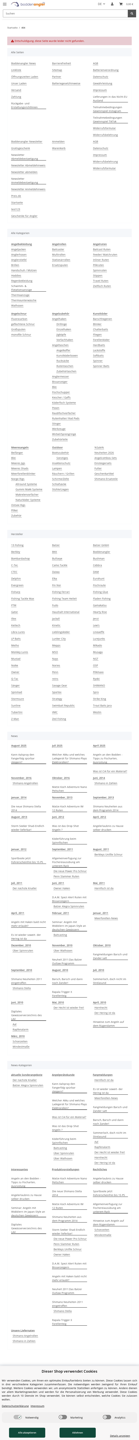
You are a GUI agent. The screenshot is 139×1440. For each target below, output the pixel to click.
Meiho (15, 645)
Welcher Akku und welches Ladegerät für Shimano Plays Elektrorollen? (69, 758)
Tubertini (16, 712)
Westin (97, 712)
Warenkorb (59, 148)
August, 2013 (19, 817)
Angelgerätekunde (63, 1074)
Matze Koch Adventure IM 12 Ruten (67, 808)
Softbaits (98, 355)
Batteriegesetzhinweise (66, 83)
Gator (14, 612)
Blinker (97, 324)
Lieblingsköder (61, 632)
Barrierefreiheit (61, 63)
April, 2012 (99, 817)
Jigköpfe (61, 334)
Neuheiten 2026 (104, 452)
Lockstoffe (99, 350)
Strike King (99, 698)
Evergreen (17, 585)
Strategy (57, 698)
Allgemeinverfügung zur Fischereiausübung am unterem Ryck (66, 862)
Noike (14, 665)
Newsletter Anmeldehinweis (28, 189)
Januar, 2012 (18, 849)
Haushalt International (65, 612)
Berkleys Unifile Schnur (108, 854)
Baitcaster (58, 249)
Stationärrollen (61, 259)
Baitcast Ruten (102, 249)
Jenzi (96, 618)
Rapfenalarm (20, 1029)
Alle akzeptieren (27, 1432)
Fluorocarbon (19, 319)
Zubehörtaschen (66, 371)
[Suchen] (132, 13)
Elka (54, 578)
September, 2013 (103, 797)
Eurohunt (98, 578)
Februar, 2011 (60, 913)
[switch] (18, 1417)
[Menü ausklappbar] (5, 3)
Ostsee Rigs (18, 505)
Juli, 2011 (16, 883)
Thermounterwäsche (23, 300)
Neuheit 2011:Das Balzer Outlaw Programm (67, 961)
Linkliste (16, 70)
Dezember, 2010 (21, 945)
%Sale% (99, 447)
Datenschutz (100, 76)
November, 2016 (21, 778)
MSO (55, 652)
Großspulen (18, 329)
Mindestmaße (21, 1046)
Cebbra (97, 565)
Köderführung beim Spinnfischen (64, 840)
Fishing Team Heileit (64, 598)
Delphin (16, 578)
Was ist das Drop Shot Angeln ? (65, 827)
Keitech (15, 625)
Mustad (15, 658)
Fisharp (15, 592)
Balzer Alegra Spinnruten (69, 906)
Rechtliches (100, 1169)
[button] (112, 4)
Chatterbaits (100, 329)
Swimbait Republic (63, 705)
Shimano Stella (22, 988)
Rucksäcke (62, 360)
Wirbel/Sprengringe (64, 434)
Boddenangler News (23, 63)
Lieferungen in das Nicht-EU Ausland (110, 98)
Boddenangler (101, 551)
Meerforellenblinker (23, 473)
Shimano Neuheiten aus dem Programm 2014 (107, 808)
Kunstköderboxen (67, 355)
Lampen (57, 468)
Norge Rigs (17, 479)
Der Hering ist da (104, 1013)
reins (55, 678)
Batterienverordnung (106, 70)
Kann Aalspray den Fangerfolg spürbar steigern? (23, 758)
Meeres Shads (19, 468)
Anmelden (58, 141)
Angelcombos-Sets (105, 458)
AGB (95, 63)
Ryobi (96, 678)
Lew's (96, 625)
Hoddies (16, 275)
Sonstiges (62, 458)
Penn (55, 672)
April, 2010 (99, 1002)
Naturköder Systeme (28, 499)
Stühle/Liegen (60, 489)
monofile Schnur (21, 334)
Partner (56, 76)
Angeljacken (18, 249)
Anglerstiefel (19, 259)
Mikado (97, 645)
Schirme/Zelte (60, 479)
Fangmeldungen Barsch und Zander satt (110, 956)
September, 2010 (21, 970)
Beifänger (17, 452)
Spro (96, 692)
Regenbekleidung (21, 280)
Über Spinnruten (23, 950)
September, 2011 (62, 849)
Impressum (100, 90)
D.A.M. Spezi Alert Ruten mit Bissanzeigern (69, 899)
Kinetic (56, 625)
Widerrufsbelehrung (105, 135)
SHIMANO (99, 685)
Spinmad (16, 692)
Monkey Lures (19, 652)
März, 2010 (18, 1036)
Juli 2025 (57, 745)
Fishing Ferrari (61, 592)
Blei (54, 387)
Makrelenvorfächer (27, 494)
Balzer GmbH (101, 545)
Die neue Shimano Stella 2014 (26, 808)
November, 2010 (62, 945)
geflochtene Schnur (23, 324)
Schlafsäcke (59, 484)
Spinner (98, 360)
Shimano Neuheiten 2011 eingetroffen (26, 981)
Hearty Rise (100, 612)
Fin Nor (56, 585)
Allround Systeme (26, 484)
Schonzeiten (20, 1041)
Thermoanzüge (20, 295)
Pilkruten (98, 265)
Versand (16, 90)
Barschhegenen (102, 319)
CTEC (14, 572)
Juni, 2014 (99, 778)
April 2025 (99, 745)
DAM (96, 572)
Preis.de (16, 196)
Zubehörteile (60, 439)
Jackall (56, 618)
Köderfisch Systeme (64, 402)
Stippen (97, 275)
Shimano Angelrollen (25, 783)
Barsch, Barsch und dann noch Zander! (67, 981)
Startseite (17, 202)
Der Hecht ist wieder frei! (69, 1007)
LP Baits (16, 638)
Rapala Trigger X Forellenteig (62, 993)
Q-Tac (14, 678)
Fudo (55, 605)
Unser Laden (19, 83)
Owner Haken (62, 888)
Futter (98, 468)
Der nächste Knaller (25, 888)
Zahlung (16, 96)
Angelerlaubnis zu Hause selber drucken (108, 827)
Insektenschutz (61, 463)
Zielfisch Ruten (102, 286)
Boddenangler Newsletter (26, 141)
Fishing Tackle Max (22, 598)
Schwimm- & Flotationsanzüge (21, 287)
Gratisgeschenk (20, 148)
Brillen (15, 265)
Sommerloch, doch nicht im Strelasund (109, 981)
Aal (14, 1024)
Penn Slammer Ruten (66, 876)
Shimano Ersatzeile (106, 479)
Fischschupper (61, 392)
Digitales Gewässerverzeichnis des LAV (26, 1015)
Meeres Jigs (18, 463)
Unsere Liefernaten (23, 1330)
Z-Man (15, 719)
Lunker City (59, 638)
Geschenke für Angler (24, 216)
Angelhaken (59, 319)
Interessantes (19, 1169)
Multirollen (59, 254)
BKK (54, 551)
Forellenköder (101, 339)
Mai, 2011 (99, 883)
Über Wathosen (63, 950)
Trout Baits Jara (102, 705)
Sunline (15, 705)
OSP (95, 665)
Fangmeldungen (103, 1074)
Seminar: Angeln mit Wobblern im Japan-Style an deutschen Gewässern (69, 925)
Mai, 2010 (58, 1002)
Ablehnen (77, 1432)
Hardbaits (99, 345)
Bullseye (57, 558)
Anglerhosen (19, 254)
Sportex (56, 692)
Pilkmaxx (98, 672)
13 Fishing (17, 545)
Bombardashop (20, 558)
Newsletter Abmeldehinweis (28, 165)
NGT (95, 658)
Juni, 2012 (58, 817)
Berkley (15, 551)
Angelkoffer (63, 350)
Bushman (99, 558)
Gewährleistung (102, 83)
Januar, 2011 (100, 913)
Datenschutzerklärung (15, 1406)
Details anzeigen (120, 1435)
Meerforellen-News (106, 918)
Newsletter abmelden (24, 172)
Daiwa (56, 572)
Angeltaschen (60, 345)
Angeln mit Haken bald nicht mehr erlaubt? (28, 923)
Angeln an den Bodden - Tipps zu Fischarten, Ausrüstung (108, 758)
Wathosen (17, 305)
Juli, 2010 (98, 970)
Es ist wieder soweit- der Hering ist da (26, 936)
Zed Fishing (59, 719)
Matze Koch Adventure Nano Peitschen (69, 788)
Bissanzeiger (60, 381)
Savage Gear (59, 685)
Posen (55, 408)
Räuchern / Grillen (63, 473)
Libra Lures (18, 632)
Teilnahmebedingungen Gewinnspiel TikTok (107, 119)
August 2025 (18, 745)
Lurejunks (99, 638)
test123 (15, 209)
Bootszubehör (60, 452)
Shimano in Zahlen (105, 783)
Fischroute (99, 585)
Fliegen (97, 334)
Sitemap (57, 70)
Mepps (56, 645)
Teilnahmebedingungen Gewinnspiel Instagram (107, 109)
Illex (13, 618)
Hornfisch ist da (103, 888)
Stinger (56, 423)
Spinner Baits (101, 366)
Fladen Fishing (102, 598)
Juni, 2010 (17, 1002)
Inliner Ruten (101, 259)
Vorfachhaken (64, 339)
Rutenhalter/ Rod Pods (65, 418)
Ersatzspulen (60, 265)
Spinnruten (100, 270)
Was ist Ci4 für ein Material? (110, 771)
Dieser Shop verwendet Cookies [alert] (69, 1371)
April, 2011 (17, 913)
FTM (13, 605)
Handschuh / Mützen (24, 270)
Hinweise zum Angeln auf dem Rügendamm (108, 1023)
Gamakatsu (100, 605)
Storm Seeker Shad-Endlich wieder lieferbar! (27, 827)
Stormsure (17, 698)
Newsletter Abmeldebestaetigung (24, 156)
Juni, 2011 (58, 883)
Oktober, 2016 (61, 778)
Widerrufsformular (104, 128)
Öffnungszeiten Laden (24, 76)
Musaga (98, 652)
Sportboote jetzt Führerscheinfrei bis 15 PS (27, 860)
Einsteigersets (102, 463)
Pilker (14, 510)
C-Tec (14, 565)
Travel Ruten (100, 280)
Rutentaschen (64, 366)
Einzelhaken (63, 329)
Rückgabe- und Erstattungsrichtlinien (24, 105)
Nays (55, 658)
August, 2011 (101, 849)
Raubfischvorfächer (64, 413)
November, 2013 (62, 797)
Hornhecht (100, 1007)
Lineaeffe (98, 632)
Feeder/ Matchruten (105, 254)
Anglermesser (60, 376)
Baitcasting (60, 935)
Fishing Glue (100, 592)
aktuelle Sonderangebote (26, 1074)
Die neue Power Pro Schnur (70, 871)
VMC (55, 712)
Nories (56, 665)
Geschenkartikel (104, 473)
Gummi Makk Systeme (29, 489)
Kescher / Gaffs (61, 397)
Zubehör (16, 515)
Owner (15, 672)
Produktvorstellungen (65, 1169)
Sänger (15, 685)
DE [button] (100, 4)
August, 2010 (60, 970)
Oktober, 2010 (102, 945)
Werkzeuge (59, 429)
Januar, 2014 (18, 797)
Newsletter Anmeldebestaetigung (24, 180)
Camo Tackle (59, 565)
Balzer (56, 545)
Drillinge (61, 324)
